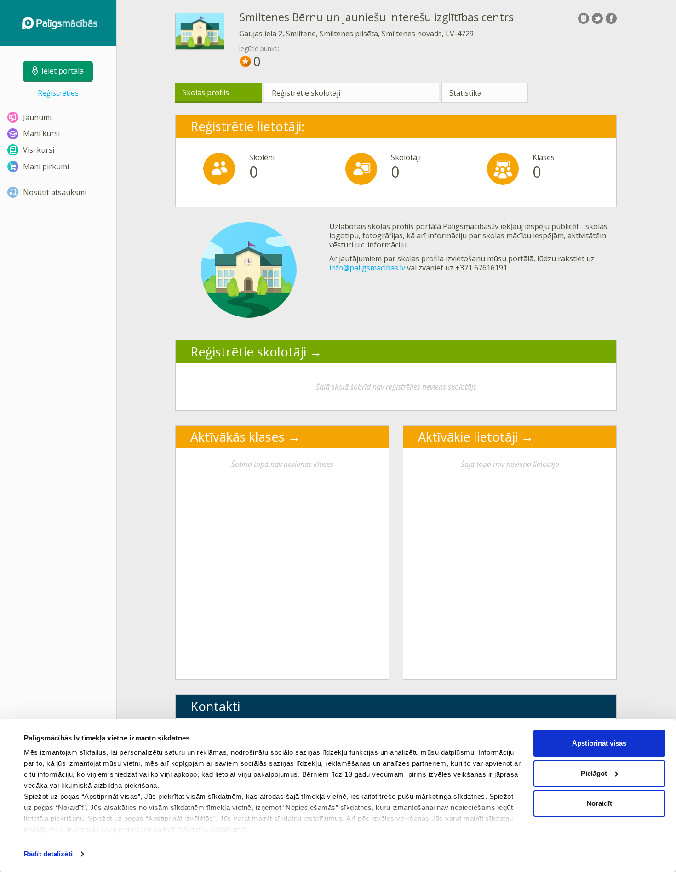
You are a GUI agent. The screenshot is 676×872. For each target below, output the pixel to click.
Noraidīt (599, 803)
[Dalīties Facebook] (611, 18)
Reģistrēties (58, 93)
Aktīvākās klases (237, 436)
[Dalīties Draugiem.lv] (583, 18)
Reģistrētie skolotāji (306, 93)
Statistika (465, 93)
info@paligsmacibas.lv (367, 268)
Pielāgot (594, 773)
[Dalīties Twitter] (597, 18)
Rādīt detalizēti (48, 854)
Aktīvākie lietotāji (468, 436)
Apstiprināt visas (599, 743)
